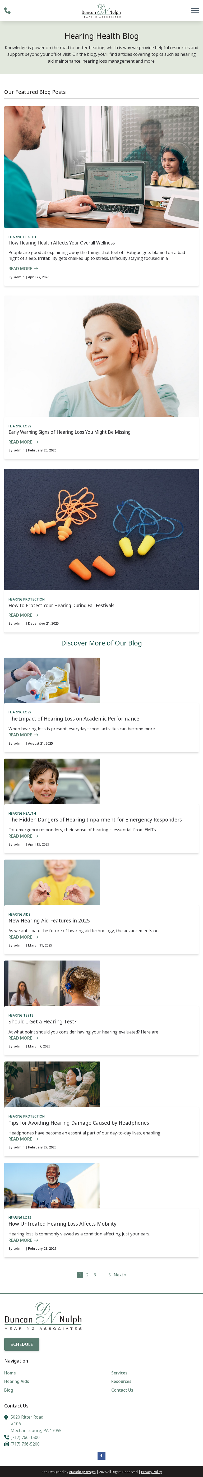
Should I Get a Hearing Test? (42, 1021)
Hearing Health (22, 236)
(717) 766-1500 (25, 1437)
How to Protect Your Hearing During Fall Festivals (61, 605)
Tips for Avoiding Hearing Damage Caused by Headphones (78, 1122)
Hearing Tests (21, 1015)
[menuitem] (48, 1373)
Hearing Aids (19, 914)
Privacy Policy (151, 1471)
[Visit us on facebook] (101, 1456)
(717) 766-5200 (25, 1444)
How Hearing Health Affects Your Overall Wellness (61, 242)
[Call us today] (7, 10)
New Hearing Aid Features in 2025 (49, 920)
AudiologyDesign (82, 1471)
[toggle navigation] (195, 10)
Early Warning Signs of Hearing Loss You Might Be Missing (69, 432)
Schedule (22, 1344)
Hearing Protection (26, 599)
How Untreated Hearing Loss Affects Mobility (62, 1223)
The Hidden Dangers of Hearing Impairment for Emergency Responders (95, 819)
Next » (120, 1275)
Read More (20, 268)
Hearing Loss (19, 426)
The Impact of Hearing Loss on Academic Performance (73, 718)
